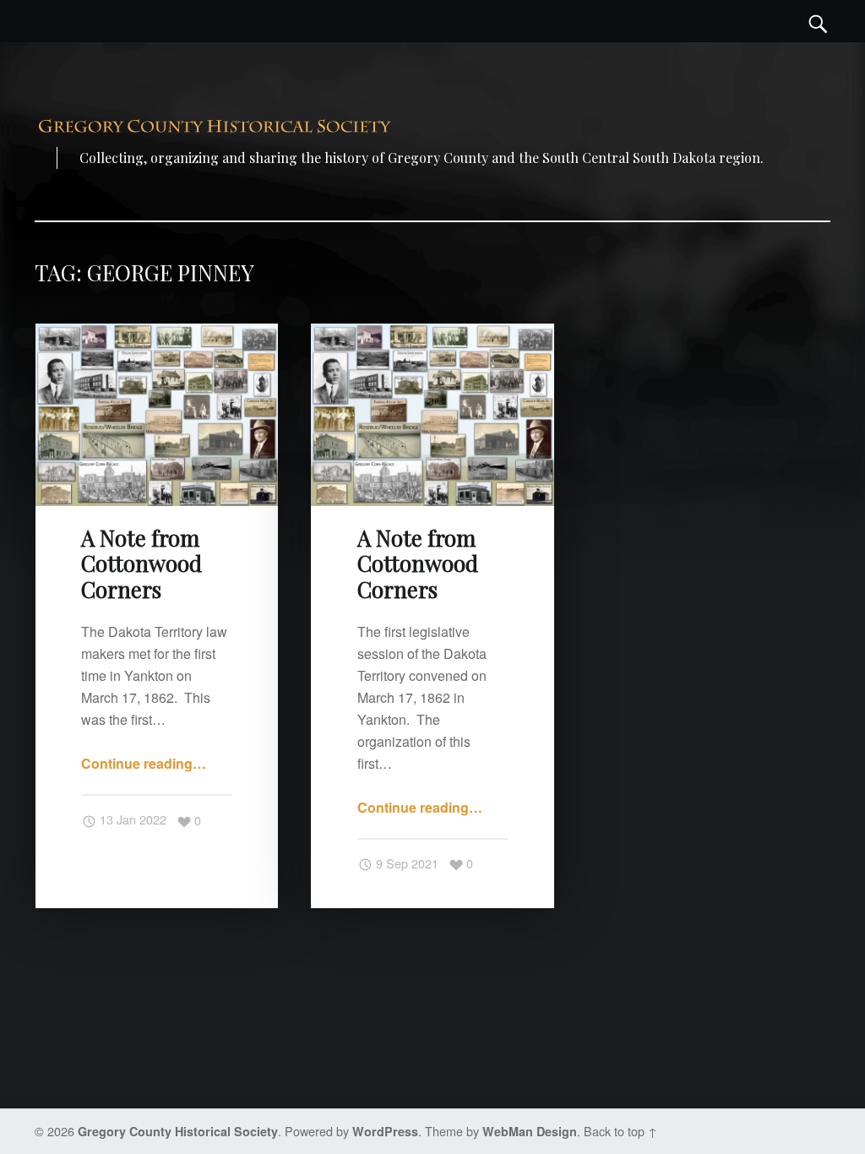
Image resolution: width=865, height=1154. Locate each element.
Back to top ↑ (620, 1131)
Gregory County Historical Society (178, 1131)
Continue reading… (143, 763)
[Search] (818, 21)
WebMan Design (529, 1131)
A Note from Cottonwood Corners (141, 564)
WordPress (385, 1131)
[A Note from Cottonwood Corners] (156, 334)
